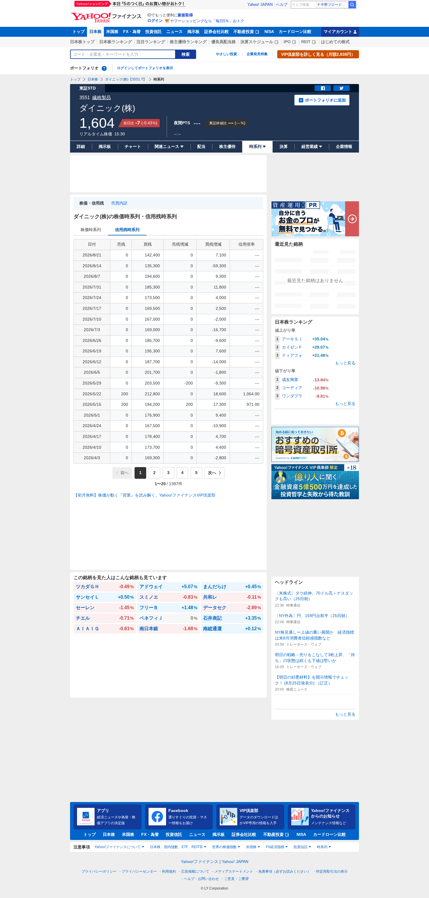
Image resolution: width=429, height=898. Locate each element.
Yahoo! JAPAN (260, 4)
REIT (306, 41)
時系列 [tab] (322, 847)
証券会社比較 (216, 31)
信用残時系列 (127, 229)
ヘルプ (281, 4)
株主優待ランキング (188, 41)
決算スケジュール (256, 41)
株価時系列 (91, 229)
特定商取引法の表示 (332, 871)
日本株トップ (82, 41)
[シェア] (323, 88)
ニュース (174, 31)
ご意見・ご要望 (236, 879)
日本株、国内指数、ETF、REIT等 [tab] (176, 847)
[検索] (352, 4)
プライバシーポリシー (98, 871)
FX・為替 (132, 31)
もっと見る (345, 363)
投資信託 (153, 31)
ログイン (155, 20)
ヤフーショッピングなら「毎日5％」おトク (207, 21)
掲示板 (193, 31)
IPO (287, 41)
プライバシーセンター (139, 871)
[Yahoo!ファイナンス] (107, 14)
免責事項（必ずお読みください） (284, 871)
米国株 (112, 31)
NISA (269, 31)
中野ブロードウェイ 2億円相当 (334, 5)
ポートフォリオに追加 (325, 100)
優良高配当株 (223, 41)
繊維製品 (101, 97)
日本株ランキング (115, 41)
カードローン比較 (295, 31)
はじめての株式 (335, 41)
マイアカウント (338, 31)
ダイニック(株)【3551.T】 (126, 79)
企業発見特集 (257, 54)
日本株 (95, 31)
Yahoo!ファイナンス (199, 861)
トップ (78, 31)
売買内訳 (119, 203)
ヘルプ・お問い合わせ (201, 879)
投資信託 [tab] (301, 847)
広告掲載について (195, 871)
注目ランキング (151, 41)
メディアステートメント (233, 871)
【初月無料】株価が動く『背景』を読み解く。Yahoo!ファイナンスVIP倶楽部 (144, 495)
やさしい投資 (226, 54)
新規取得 (185, 15)
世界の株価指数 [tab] (224, 847)
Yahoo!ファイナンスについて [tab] (118, 847)
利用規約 (169, 871)
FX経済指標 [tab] (275, 847)
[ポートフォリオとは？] (104, 68)
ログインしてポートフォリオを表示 (145, 68)
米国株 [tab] (251, 847)
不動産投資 (243, 31)
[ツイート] (341, 88)
